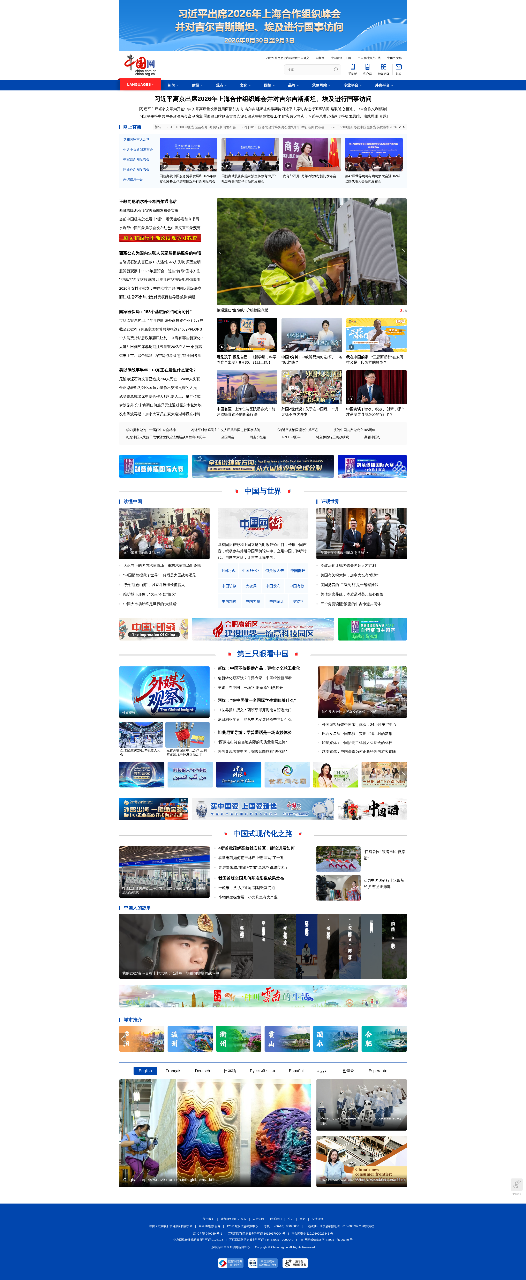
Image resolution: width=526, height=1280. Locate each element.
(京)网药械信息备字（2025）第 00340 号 (326, 1239)
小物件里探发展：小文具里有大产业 (248, 897)
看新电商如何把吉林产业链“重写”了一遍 (251, 858)
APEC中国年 (291, 437)
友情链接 (317, 1219)
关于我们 (208, 1219)
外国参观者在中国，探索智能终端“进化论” (252, 751)
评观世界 (330, 501)
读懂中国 (133, 501)
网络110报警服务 (209, 1226)
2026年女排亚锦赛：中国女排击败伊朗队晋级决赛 (160, 288)
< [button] (400, 127)
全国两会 (227, 437)
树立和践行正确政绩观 (332, 437)
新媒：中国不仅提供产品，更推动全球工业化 (259, 668)
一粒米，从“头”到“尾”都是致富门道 (246, 888)
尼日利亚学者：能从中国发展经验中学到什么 (255, 719)
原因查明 (193, 262)
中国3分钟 (289, 357)
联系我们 (276, 1219)
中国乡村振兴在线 (369, 58)
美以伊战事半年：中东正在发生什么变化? (157, 370)
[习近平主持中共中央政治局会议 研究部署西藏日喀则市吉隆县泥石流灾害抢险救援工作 (209, 116)
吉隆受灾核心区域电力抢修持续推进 (246, 310)
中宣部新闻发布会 (136, 159)
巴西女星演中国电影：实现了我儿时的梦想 (357, 734)
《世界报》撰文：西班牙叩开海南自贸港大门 (255, 710)
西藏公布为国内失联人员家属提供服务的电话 (160, 253)
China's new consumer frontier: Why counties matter (358, 1180)
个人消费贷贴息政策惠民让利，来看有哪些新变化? (161, 338)
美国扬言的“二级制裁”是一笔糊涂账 (349, 585)
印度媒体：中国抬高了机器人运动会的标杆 (357, 743)
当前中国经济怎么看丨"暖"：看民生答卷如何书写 (159, 219)
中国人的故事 (137, 907)
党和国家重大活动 (136, 139)
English (145, 1070)
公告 (291, 1219)
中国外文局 (394, 58)
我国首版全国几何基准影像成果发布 (251, 878)
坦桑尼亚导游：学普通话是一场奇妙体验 (255, 732)
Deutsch (202, 1070)
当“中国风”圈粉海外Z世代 (141, 553)
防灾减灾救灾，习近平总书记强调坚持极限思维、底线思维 (330, 116)
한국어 (349, 1070)
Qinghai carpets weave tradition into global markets (170, 1179)
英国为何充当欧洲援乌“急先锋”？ (345, 553)
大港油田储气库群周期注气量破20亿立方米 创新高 (160, 347)
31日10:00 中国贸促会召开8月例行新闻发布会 (202, 127)
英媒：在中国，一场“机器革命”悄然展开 (250, 688)
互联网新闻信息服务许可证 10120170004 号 (256, 1233)
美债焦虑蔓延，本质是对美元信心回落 (352, 594)
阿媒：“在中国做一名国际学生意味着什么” (257, 700)
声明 (303, 1219)
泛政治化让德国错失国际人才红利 (348, 565)
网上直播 (132, 127)
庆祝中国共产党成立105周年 (354, 430)
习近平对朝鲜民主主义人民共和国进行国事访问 (225, 430)
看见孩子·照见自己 (232, 357)
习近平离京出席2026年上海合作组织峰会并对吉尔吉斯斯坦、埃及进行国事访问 (263, 98)
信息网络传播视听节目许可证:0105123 (198, 1239)
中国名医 (224, 409)
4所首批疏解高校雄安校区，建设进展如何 (256, 848)
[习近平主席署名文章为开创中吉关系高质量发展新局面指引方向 (191, 109)
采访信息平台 (133, 179)
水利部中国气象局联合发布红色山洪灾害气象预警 (160, 228)
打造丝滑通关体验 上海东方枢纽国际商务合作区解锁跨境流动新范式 (163, 890)
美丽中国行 (372, 437)
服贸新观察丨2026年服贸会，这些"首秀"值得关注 (159, 271)
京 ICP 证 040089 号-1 (207, 1233)
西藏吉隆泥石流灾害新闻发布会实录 (148, 210)
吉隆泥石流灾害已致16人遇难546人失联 (152, 262)
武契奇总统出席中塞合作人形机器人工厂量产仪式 (160, 396)
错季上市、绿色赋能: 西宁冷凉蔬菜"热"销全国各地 (160, 356)
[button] (403, 251)
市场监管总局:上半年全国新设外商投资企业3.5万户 (161, 320)
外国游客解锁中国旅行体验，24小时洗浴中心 (359, 725)
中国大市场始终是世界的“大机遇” (150, 604)
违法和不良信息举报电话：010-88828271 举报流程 (341, 1226)
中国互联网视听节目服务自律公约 (171, 1226)
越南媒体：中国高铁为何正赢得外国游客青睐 (359, 751)
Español (296, 1070)
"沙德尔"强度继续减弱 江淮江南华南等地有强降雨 (159, 280)
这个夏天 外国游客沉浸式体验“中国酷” (349, 711)
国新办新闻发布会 (136, 169)
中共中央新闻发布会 (138, 149)
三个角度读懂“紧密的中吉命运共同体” (351, 604)
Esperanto (378, 1070)
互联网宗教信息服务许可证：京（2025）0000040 (261, 1239)
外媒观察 (128, 712)
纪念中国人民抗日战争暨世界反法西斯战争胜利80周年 (166, 437)
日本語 (230, 1070)
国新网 (320, 58)
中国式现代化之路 (263, 833)
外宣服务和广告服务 (233, 1219)
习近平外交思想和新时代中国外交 (287, 58)
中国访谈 (353, 409)
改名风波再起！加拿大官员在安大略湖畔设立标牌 (160, 414)
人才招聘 (258, 1219)
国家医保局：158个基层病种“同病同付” (155, 311)
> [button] (404, 127)
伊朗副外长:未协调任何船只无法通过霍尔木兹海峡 (160, 405)
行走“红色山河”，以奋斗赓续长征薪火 (154, 585)
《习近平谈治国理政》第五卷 (297, 430)
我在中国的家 (357, 357)
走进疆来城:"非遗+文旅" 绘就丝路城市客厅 (253, 867)
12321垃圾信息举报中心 (242, 1226)
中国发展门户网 (341, 58)
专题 (383, 116)
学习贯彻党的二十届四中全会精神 (151, 430)
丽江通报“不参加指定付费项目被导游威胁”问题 (157, 297)
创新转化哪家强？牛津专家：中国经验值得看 (255, 678)
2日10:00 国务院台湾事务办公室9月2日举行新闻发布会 (284, 127)
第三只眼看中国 (263, 654)
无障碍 (516, 1194)
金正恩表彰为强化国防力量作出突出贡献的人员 (158, 388)
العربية (323, 1070)
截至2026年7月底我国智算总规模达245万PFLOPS (160, 329)
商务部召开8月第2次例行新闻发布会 (309, 176)
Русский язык (262, 1070)
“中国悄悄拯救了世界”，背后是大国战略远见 (159, 575)
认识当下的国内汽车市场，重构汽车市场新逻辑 (162, 565)
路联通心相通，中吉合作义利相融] (359, 109)
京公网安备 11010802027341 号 (312, 1233)
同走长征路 (258, 437)
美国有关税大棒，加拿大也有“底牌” (349, 575)
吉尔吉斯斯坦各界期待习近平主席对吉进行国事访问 (287, 109)
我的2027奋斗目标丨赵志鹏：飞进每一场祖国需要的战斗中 (170, 973)
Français (173, 1070)
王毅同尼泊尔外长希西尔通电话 (148, 201)
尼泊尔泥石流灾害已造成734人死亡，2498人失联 (159, 379)
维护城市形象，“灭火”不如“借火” (149, 594)
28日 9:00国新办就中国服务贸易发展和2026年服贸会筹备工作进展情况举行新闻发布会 (396, 127)
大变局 (251, 586)
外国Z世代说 (291, 409)
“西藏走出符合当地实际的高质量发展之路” (252, 742)
